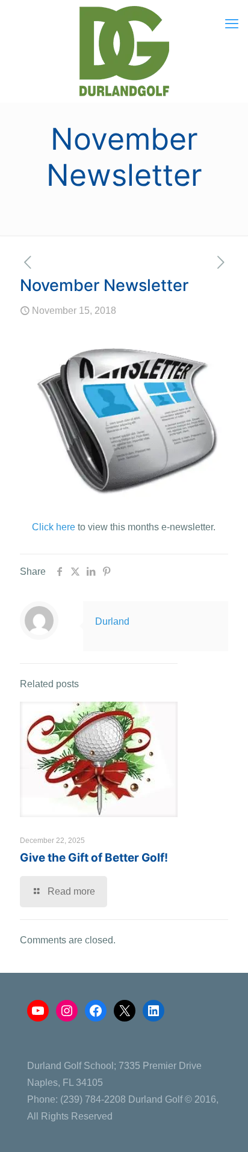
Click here (53, 527)
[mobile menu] (232, 24)
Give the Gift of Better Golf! (94, 858)
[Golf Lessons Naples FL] (124, 51)
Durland (112, 621)
